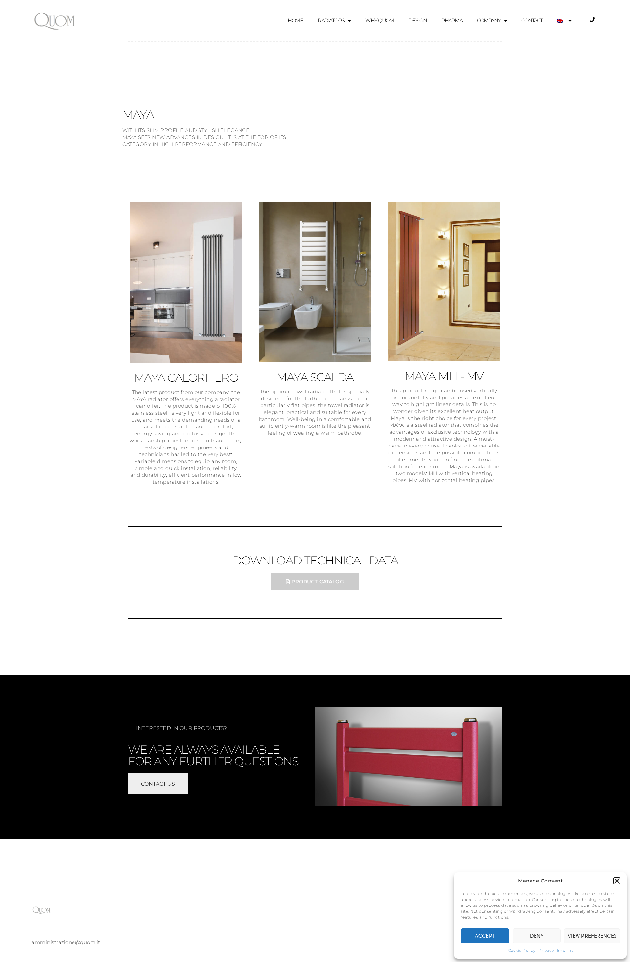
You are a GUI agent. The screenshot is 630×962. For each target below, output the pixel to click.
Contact (532, 20)
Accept (485, 936)
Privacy (546, 950)
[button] (617, 881)
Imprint (565, 950)
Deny (536, 936)
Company (489, 20)
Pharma (451, 20)
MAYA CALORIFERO (186, 378)
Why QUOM (379, 20)
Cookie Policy (522, 950)
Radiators (331, 20)
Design (418, 20)
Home (295, 20)
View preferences (592, 936)
